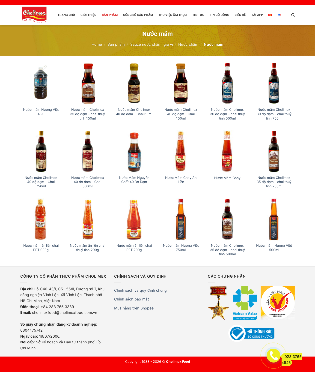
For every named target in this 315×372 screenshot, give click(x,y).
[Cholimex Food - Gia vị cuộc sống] (34, 15)
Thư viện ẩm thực (172, 15)
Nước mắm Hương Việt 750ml (181, 247)
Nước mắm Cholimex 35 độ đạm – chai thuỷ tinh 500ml (227, 249)
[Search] (293, 15)
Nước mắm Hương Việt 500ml (274, 247)
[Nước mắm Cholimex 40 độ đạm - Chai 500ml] (88, 151)
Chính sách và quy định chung (140, 290)
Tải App (257, 15)
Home (97, 44)
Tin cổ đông (219, 15)
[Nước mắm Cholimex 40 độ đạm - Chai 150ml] (181, 84)
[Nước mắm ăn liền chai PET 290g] (134, 219)
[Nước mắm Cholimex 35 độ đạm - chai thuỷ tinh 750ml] (274, 151)
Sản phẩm (110, 15)
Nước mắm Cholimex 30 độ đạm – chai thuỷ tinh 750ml (274, 114)
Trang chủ (66, 15)
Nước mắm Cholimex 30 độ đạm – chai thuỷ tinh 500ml (227, 114)
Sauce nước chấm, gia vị (151, 44)
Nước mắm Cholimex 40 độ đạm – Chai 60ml (134, 112)
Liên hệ (240, 15)
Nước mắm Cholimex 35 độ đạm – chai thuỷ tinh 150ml (87, 114)
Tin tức (198, 15)
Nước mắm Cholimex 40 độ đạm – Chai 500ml (87, 182)
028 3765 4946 (292, 359)
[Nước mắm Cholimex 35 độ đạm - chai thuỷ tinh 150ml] (88, 84)
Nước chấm (188, 44)
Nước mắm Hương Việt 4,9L (41, 112)
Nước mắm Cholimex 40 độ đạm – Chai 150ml (180, 114)
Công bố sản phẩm (138, 15)
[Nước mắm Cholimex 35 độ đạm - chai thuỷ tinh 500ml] (227, 219)
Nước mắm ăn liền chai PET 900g (41, 247)
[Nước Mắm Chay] (227, 151)
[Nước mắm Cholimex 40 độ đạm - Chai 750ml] (41, 151)
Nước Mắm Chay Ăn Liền (180, 180)
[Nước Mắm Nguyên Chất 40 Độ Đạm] (134, 151)
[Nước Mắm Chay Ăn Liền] (181, 151)
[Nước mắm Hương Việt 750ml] (181, 219)
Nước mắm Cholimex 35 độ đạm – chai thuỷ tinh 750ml (274, 182)
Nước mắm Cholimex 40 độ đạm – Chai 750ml (41, 182)
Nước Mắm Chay (227, 178)
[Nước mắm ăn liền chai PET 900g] (41, 219)
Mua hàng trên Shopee (134, 308)
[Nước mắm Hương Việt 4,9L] (41, 84)
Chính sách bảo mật (131, 299)
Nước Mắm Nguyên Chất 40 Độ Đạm (134, 180)
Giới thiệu (88, 15)
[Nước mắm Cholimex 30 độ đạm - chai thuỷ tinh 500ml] (227, 84)
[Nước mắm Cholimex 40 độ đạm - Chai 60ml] (134, 84)
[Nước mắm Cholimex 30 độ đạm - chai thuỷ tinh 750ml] (274, 84)
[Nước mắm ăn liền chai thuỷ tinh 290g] (88, 219)
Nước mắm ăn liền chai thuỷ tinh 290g (87, 247)
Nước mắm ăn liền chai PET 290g (134, 247)
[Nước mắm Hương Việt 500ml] (274, 219)
